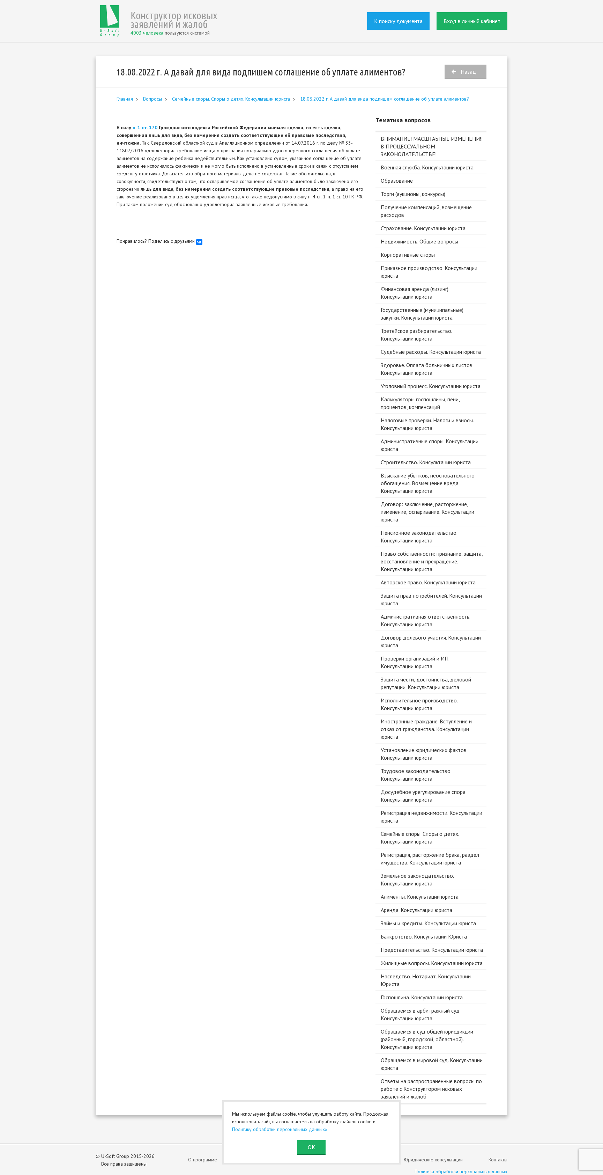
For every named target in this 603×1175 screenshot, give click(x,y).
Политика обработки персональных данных (461, 1171)
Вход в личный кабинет (472, 20)
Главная (125, 99)
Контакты (498, 1159)
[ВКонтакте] (199, 242)
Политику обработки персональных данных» (279, 1129)
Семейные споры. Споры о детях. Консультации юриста (231, 99)
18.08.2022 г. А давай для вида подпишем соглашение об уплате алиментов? (384, 99)
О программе (202, 1159)
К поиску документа (398, 20)
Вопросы (152, 99)
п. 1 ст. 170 (145, 127)
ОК (311, 1147)
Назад (468, 71)
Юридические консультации (433, 1159)
